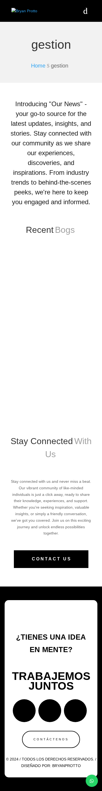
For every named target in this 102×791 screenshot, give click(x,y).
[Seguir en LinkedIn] (75, 710)
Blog (78, 369)
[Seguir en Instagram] (49, 710)
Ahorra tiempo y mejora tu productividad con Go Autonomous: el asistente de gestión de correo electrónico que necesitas (50, 336)
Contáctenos (51, 739)
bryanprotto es (28, 375)
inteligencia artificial (59, 375)
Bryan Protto (33, 369)
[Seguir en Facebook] (24, 710)
